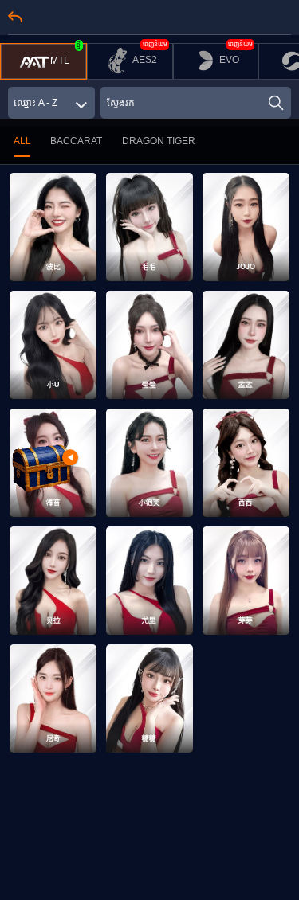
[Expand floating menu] (41, 465)
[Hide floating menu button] (70, 458)
